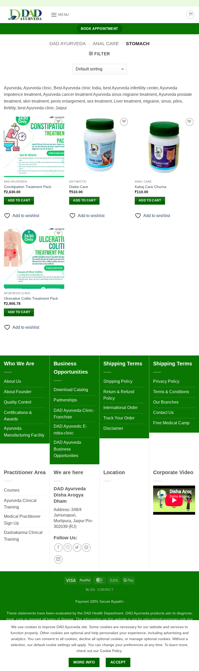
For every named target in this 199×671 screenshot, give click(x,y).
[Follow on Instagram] (67, 547)
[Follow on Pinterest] (86, 547)
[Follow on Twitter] (77, 547)
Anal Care (106, 43)
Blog (90, 590)
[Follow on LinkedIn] (58, 559)
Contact (105, 590)
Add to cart (19, 200)
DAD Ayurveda (67, 43)
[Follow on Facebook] (58, 547)
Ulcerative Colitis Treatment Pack (31, 298)
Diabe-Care (78, 187)
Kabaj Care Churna (150, 187)
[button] (60, 14)
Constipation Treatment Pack (27, 187)
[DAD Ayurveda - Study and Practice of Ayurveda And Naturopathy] (25, 15)
